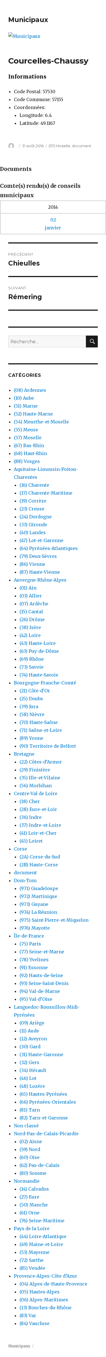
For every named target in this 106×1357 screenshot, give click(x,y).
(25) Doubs (31, 698)
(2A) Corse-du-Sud (40, 857)
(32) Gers (29, 1062)
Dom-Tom (25, 880)
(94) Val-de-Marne (40, 991)
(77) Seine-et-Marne (42, 951)
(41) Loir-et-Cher (38, 833)
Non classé (26, 1125)
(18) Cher (30, 801)
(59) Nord (30, 1149)
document (81, 145)
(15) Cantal (31, 611)
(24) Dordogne (36, 516)
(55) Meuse (26, 429)
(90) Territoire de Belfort (48, 746)
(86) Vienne (32, 564)
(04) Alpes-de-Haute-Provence (53, 1284)
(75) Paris (30, 944)
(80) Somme (33, 1173)
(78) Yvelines (34, 959)
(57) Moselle (59, 145)
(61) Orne (30, 1212)
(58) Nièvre (32, 714)
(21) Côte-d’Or (35, 690)
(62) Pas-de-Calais (40, 1165)
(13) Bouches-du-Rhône (46, 1307)
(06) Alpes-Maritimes (44, 1299)
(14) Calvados (34, 1189)
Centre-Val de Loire (35, 793)
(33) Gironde (33, 524)
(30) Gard (30, 1046)
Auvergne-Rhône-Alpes (40, 580)
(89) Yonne (31, 738)
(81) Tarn (30, 1110)
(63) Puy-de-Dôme (39, 651)
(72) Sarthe (32, 1260)
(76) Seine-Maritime (42, 1220)
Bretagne (24, 754)
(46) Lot (28, 1078)
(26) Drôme (32, 619)
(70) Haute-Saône (39, 722)
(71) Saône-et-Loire (41, 730)
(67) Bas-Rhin (29, 445)
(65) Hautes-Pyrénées (43, 1094)
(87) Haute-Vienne (40, 572)
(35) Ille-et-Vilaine (40, 777)
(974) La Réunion (38, 912)
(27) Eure (29, 1197)
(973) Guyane (34, 904)
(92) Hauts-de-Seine (41, 975)
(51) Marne (26, 406)
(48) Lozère (32, 1086)
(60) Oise (30, 1157)
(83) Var (28, 1315)
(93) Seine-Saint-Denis (44, 983)
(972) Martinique (38, 896)
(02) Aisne (31, 1141)
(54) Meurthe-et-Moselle (41, 422)
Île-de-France (29, 936)
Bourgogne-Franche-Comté (45, 683)
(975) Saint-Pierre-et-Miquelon (54, 920)
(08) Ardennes (30, 390)
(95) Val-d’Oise (36, 999)
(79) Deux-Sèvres (38, 556)
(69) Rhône (32, 659)
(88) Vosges (27, 461)
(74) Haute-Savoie (39, 675)
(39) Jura (29, 706)
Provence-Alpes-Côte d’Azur (45, 1276)
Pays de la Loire (31, 1228)
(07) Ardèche (34, 603)
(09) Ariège (32, 1023)
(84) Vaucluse (34, 1323)
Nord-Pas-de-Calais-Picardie (46, 1133)
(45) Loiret (31, 841)
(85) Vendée (32, 1268)
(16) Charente (34, 485)
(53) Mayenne (34, 1252)
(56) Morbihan (36, 785)
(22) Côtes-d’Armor (41, 762)
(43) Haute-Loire (38, 643)
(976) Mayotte (35, 928)
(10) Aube (24, 398)
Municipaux (28, 20)
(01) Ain (28, 588)
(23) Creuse (32, 509)
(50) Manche (34, 1205)
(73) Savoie (32, 667)
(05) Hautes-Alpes (40, 1292)
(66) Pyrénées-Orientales (48, 1102)
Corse (20, 849)
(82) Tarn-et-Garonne (44, 1118)
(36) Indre (31, 817)
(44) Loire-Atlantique (43, 1236)
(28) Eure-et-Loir (38, 809)
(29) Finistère (35, 770)
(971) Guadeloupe (39, 888)
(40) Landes (33, 532)
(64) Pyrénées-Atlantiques (49, 548)
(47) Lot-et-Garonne (41, 540)
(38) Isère (30, 627)
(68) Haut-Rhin (30, 453)
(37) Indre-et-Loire (40, 825)
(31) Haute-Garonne (41, 1054)
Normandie (27, 1181)
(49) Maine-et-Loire (41, 1244)
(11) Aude (29, 1031)
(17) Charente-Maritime (46, 493)
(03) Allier (31, 596)
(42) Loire (30, 635)
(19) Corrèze (33, 501)
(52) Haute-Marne (33, 414)
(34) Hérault (33, 1070)
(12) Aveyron (33, 1038)
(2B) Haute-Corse (39, 864)
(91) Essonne (34, 967)
